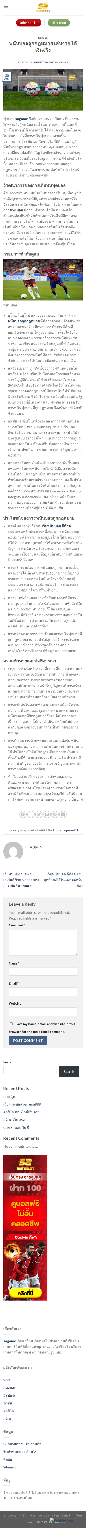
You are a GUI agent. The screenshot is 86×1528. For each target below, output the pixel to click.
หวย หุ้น (9, 1096)
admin (63, 62)
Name (14, 963)
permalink (72, 830)
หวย (6, 1380)
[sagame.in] (43, 7)
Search (8, 1062)
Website (15, 1003)
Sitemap (9, 1467)
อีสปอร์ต (9, 1395)
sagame (21, 118)
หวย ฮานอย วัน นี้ (16, 1127)
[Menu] (6, 7)
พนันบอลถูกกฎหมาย (24, 321)
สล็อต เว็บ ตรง (14, 1119)
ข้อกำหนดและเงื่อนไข (20, 1451)
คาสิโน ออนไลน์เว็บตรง (21, 1112)
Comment (17, 925)
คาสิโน (8, 1411)
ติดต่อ (7, 1459)
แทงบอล (43, 37)
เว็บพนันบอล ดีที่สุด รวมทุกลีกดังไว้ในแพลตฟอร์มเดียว (63, 879)
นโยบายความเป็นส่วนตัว (22, 1444)
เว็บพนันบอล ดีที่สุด (56, 526)
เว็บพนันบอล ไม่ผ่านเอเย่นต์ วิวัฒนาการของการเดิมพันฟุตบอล (21, 879)
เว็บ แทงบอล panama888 (22, 1104)
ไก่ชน (7, 1403)
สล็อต (7, 1418)
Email (14, 983)
